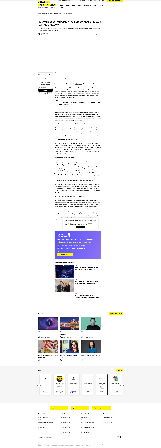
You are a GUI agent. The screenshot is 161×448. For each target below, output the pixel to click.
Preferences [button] (85, 224)
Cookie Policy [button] (90, 223)
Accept (80, 227)
